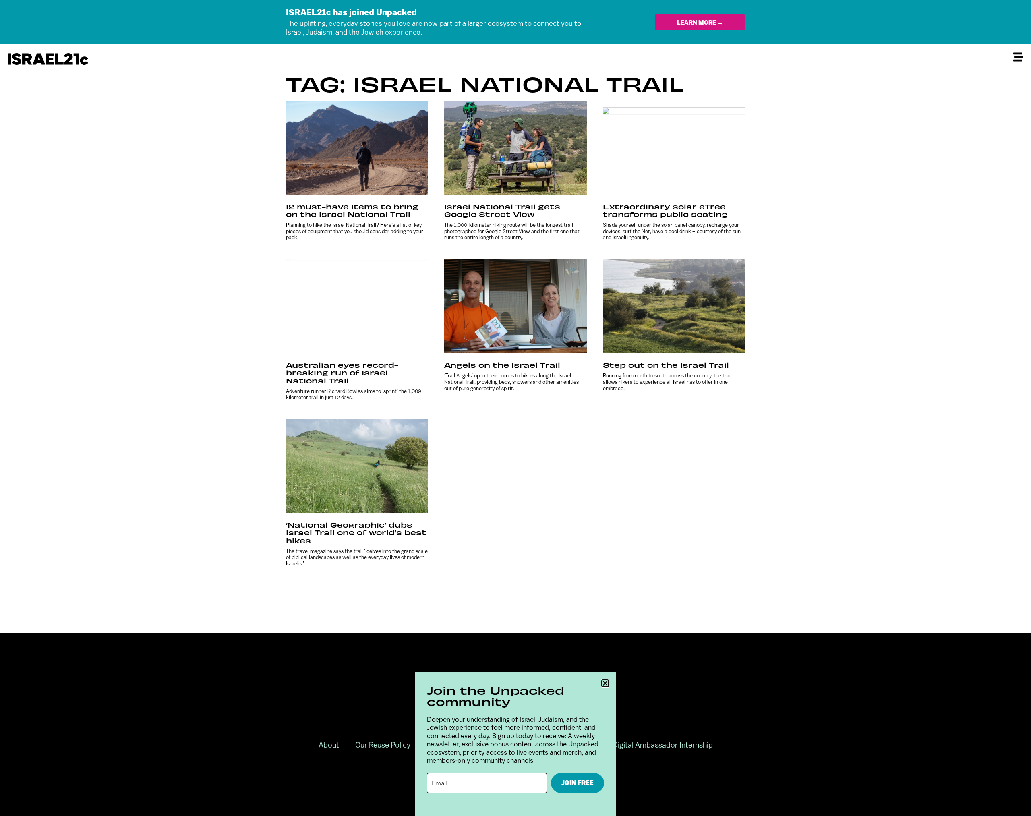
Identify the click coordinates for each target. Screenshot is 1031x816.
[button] (605, 683)
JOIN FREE (577, 783)
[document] (515, 408)
